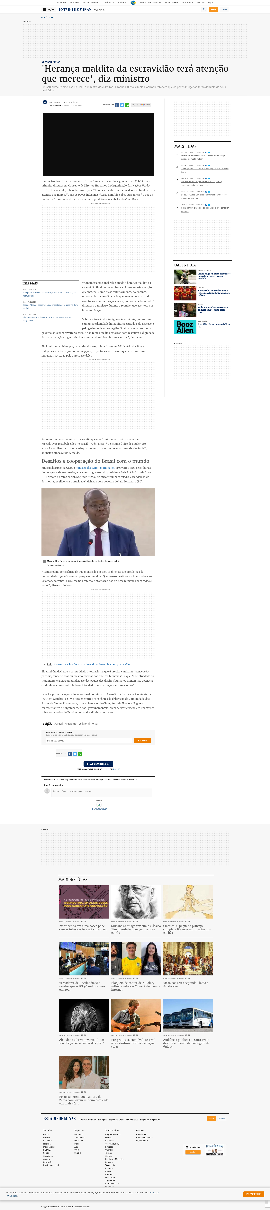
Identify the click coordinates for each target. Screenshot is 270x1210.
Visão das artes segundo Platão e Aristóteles (185, 984)
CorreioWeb (141, 1134)
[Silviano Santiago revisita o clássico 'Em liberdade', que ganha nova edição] (136, 902)
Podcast (109, 1174)
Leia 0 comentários (98, 763)
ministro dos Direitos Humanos (95, 467)
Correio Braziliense (144, 1138)
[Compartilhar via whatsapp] (127, 105)
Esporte (74, 3)
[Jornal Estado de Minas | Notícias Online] (75, 10)
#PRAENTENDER (112, 1144)
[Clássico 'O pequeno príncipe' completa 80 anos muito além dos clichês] (188, 902)
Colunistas (48, 1156)
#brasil (58, 723)
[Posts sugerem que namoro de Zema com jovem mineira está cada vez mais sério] (84, 1072)
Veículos (110, 3)
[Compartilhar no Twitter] (122, 105)
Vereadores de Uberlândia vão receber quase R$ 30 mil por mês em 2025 (82, 986)
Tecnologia (110, 1165)
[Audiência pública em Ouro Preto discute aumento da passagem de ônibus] (188, 1015)
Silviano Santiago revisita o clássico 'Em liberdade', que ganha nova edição (136, 929)
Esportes (109, 1168)
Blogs (76, 1144)
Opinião (108, 1138)
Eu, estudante (142, 1141)
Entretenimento (92, 3)
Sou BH (200, 3)
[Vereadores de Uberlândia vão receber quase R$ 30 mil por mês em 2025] (84, 958)
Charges (109, 1150)
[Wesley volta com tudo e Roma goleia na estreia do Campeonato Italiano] (185, 293)
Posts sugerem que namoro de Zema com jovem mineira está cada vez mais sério (83, 1100)
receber (142, 740)
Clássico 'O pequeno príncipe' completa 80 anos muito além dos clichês (187, 929)
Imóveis (122, 3)
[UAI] (133, 2)
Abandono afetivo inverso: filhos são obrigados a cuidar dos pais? (81, 1041)
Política (99, 10)
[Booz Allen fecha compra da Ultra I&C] (185, 327)
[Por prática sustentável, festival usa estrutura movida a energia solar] (136, 1015)
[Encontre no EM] (204, 9)
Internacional (49, 1147)
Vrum (76, 1150)
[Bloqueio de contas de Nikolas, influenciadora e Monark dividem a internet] (136, 958)
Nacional (47, 1144)
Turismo (108, 1153)
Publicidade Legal (51, 1165)
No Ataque (110, 1177)
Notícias (62, 3)
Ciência (108, 1156)
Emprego (109, 1147)
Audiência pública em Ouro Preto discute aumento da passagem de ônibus (186, 1043)
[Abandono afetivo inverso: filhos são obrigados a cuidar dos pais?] (84, 1015)
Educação (47, 1162)
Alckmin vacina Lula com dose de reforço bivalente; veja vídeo (92, 664)
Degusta (109, 1162)
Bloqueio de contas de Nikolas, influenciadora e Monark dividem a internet (135, 986)
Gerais (46, 1134)
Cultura (46, 1159)
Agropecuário (111, 1180)
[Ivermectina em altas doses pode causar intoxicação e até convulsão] (84, 902)
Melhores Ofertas (150, 3)
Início (43, 17)
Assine (213, 9)
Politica (52, 17)
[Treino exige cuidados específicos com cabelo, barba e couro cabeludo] (185, 277)
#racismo (70, 723)
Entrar (224, 9)
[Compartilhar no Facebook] (117, 105)
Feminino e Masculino (114, 1159)
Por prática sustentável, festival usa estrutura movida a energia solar (133, 1043)
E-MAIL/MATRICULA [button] (99, 809)
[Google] (99, 805)
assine (116, 769)
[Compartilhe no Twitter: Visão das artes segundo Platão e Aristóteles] (188, 979)
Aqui (76, 1147)
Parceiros (187, 3)
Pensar (108, 1171)
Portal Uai (78, 1134)
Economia (47, 1141)
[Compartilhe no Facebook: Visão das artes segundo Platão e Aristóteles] (186, 979)
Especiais (109, 1141)
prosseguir (253, 1194)
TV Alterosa (171, 3)
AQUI (210, 3)
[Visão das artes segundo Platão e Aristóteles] (188, 958)
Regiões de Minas (113, 1134)
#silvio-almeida (88, 723)
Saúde (46, 1153)
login (107, 769)
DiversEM (47, 1150)
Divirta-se (109, 1187)
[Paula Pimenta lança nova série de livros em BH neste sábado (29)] (185, 310)
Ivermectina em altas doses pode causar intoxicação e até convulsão (83, 927)
